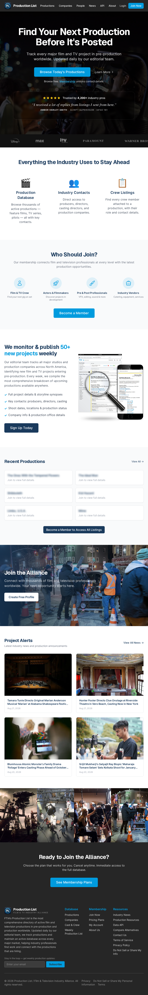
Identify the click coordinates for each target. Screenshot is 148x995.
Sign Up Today (21, 428)
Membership (67, 81)
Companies (65, 5)
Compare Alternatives (126, 929)
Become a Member (74, 313)
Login (123, 5)
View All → (138, 461)
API (102, 5)
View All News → (133, 642)
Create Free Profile (21, 597)
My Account (96, 924)
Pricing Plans (96, 919)
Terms (101, 984)
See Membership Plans (74, 882)
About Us (94, 929)
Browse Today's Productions (62, 72)
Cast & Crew (72, 924)
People (81, 5)
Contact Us (119, 935)
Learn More (102, 72)
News (92, 5)
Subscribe (55, 964)
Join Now (136, 5)
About (112, 5)
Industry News (121, 914)
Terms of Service (123, 940)
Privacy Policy (121, 945)
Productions (47, 5)
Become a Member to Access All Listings (74, 530)
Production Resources (126, 919)
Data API (118, 924)
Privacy (86, 980)
